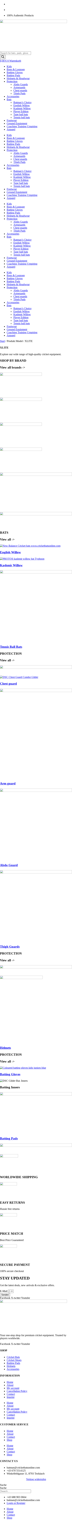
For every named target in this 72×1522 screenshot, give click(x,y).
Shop (9, 1439)
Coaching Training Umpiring (22, 126)
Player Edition (20, 111)
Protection (12, 81)
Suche (3, 1485)
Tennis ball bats (21, 117)
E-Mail (4, 1291)
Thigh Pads (19, 93)
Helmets (5, 1048)
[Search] (3, 57)
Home (10, 1382)
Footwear (12, 120)
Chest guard (8, 683)
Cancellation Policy (17, 1391)
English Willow (21, 105)
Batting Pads (13, 75)
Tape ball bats (20, 114)
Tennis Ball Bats (11, 646)
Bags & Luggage (16, 69)
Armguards (19, 87)
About (10, 1385)
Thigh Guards (10, 946)
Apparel (11, 129)
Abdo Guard (9, 865)
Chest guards (20, 90)
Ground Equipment (17, 123)
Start (2, 341)
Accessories (13, 96)
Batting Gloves (15, 72)
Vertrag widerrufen (36, 1479)
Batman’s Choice (22, 102)
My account (13, 1388)
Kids (9, 66)
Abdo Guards (20, 84)
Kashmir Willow (22, 108)
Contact (11, 1394)
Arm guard (8, 783)
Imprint (10, 1397)
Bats (9, 99)
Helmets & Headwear (18, 78)
